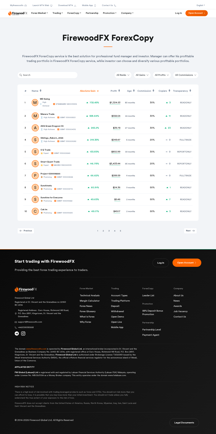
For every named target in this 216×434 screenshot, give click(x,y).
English (200, 5)
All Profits (160, 75)
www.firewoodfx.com (36, 349)
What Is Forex (87, 317)
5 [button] (120, 231)
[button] (190, 231)
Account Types (119, 295)
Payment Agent (150, 335)
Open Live (116, 322)
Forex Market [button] (38, 13)
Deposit (115, 306)
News (177, 301)
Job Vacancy (180, 311)
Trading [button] (56, 13)
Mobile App (87, 5)
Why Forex (85, 322)
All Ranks (121, 75)
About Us (178, 295)
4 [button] (114, 231)
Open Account (195, 13)
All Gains (140, 75)
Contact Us (107, 5)
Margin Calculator (90, 301)
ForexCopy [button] (73, 13)
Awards (178, 306)
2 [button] (103, 231)
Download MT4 (65, 5)
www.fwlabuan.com (117, 375)
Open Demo (117, 317)
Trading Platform (120, 301)
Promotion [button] (109, 13)
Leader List (148, 295)
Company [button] (126, 13)
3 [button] (109, 231)
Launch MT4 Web (40, 5)
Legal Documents (184, 422)
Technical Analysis (89, 295)
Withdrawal (117, 311)
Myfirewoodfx (16, 5)
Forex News (86, 306)
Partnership (92, 13)
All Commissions (184, 75)
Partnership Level (151, 329)
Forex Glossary (88, 311)
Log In (178, 13)
